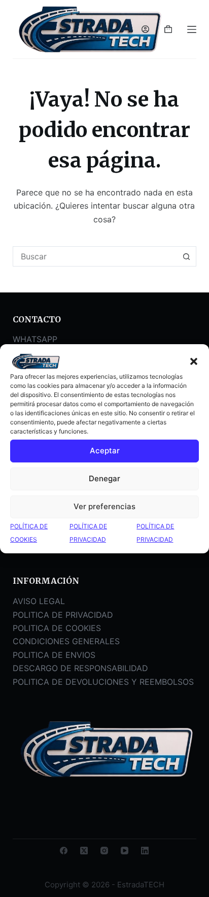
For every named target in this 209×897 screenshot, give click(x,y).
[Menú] (191, 29)
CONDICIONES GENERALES (66, 641)
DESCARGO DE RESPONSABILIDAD (80, 668)
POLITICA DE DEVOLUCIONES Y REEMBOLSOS (103, 682)
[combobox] (95, 256)
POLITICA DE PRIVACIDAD (63, 615)
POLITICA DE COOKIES (57, 628)
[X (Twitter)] (84, 850)
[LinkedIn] (145, 850)
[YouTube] (124, 850)
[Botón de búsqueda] (186, 256)
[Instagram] (104, 850)
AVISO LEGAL (39, 601)
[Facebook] (63, 850)
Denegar (104, 478)
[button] (194, 361)
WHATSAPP (35, 339)
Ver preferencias (104, 506)
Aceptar (105, 450)
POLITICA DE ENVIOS (54, 655)
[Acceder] (145, 29)
